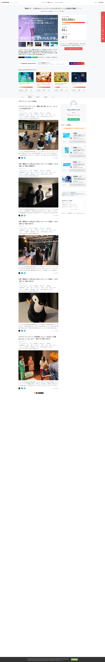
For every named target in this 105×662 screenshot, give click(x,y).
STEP (42, 114)
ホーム (22, 97)
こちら (74, 213)
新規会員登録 (101, 2)
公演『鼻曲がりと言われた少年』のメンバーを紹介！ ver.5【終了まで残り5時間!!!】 (38, 165)
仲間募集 (45, 97)
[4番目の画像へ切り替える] (46, 44)
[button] (76, 63)
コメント (53, 97)
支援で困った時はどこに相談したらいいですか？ (70, 206)
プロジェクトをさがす (59, 2)
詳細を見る (64, 141)
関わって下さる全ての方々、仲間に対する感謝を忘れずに (28, 118)
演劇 (50, 114)
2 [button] (36, 392)
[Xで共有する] (19, 158)
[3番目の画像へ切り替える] (38, 44)
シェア (29, 57)
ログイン (95, 2)
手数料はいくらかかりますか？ (67, 202)
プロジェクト (37, 114)
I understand (74, 659)
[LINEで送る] (25, 158)
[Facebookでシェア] (22, 158)
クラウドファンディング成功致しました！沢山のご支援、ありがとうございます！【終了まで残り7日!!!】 (37, 338)
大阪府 (62, 11)
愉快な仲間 (33, 116)
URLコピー (42, 57)
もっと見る (55, 158)
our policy (62, 660)
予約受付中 (26, 116)
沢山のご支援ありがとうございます (46, 116)
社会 (46, 114)
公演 (54, 114)
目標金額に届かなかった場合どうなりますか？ (69, 204)
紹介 (37, 116)
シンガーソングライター (23, 113)
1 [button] (34, 392)
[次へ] (56, 28)
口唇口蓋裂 (35, 113)
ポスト (22, 57)
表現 (31, 114)
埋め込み (48, 57)
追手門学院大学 (22, 114)
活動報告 (30, 97)
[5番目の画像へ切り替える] (54, 44)
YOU (30, 113)
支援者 (38, 97)
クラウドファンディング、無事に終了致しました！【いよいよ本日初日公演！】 (37, 107)
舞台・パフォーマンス (55, 11)
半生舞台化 (48, 113)
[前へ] (20, 28)
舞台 (27, 114)
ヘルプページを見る (73, 209)
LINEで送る (35, 57)
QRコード (55, 57)
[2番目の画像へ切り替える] (30, 44)
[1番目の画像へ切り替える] (22, 44)
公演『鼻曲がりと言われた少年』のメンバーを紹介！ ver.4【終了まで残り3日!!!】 (38, 222)
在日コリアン (42, 113)
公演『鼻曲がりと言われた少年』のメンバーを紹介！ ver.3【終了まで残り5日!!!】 (38, 280)
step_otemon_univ (45, 11)
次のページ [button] (40, 392)
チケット (20, 116)
